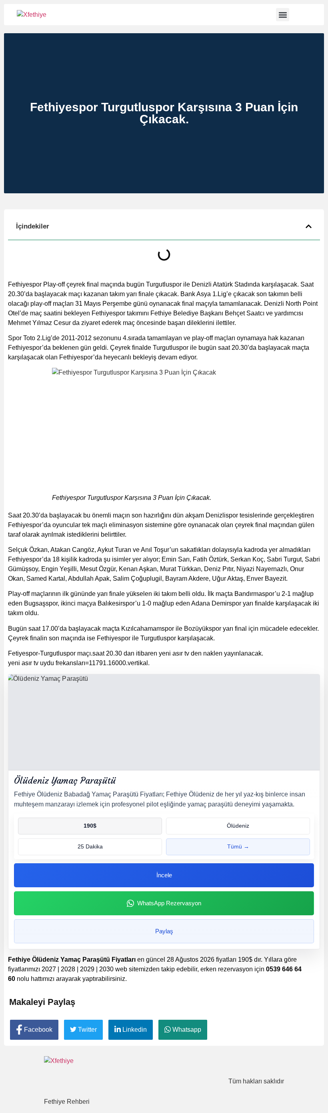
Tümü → (238, 846)
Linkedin (134, 1029)
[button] (282, 14)
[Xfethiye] (31, 15)
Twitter (86, 1029)
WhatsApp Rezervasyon (169, 903)
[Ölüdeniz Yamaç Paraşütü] (164, 722)
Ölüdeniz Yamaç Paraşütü (65, 780)
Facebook (37, 1029)
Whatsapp (186, 1029)
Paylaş (164, 931)
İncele (164, 875)
